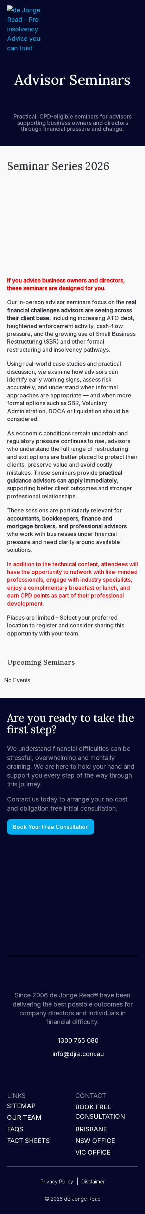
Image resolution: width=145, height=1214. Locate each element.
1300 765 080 (78, 1040)
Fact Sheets (28, 1140)
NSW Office (95, 1140)
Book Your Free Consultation (51, 826)
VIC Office (93, 1152)
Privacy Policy (56, 1181)
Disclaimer (93, 1181)
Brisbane (91, 1129)
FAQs (15, 1129)
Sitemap (21, 1106)
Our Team (24, 1117)
